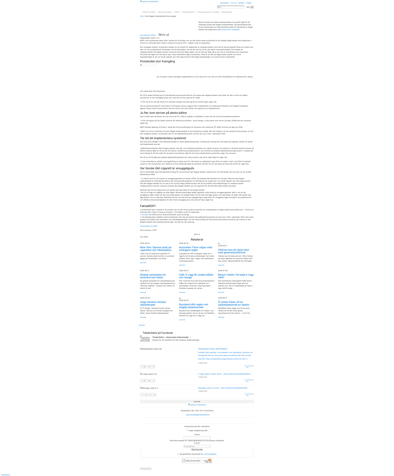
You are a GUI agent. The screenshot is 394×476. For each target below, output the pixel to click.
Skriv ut (163, 34)
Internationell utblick (148, 35)
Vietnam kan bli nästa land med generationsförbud (233, 251)
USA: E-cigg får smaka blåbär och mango (196, 276)
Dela (247, 367)
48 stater (145, 215)
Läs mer (143, 263)
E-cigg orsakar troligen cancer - (224, 374)
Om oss (234, 3)
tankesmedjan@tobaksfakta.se (198, 415)
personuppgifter (210, 454)
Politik (176, 12)
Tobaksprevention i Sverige (208, 12)
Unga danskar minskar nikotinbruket (153, 303)
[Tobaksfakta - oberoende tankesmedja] (145, 338)
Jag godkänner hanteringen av (198, 454)
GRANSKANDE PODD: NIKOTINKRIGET (213, 349)
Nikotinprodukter (164, 12)
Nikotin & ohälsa (149, 12)
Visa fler (142, 325)
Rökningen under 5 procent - (223, 388)
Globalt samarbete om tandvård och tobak (153, 276)
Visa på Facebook (249, 366)
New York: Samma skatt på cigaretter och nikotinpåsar (156, 248)
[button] (147, 367)
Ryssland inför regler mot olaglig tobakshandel (193, 306)
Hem (142, 16)
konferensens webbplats (229, 30)
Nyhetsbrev (224, 3)
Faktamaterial (227, 12)
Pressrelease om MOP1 (149, 226)
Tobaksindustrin (188, 12)
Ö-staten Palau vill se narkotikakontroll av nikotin (233, 303)
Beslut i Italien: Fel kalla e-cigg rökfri (235, 276)
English (248, 3)
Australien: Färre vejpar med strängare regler (195, 248)
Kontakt (241, 3)
